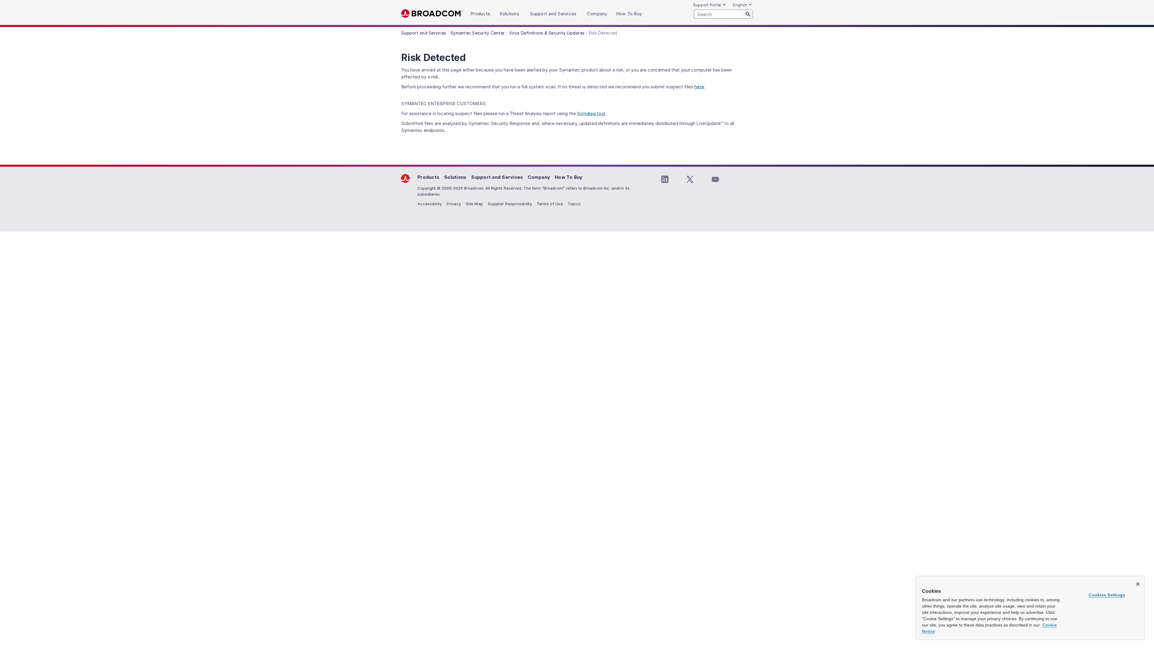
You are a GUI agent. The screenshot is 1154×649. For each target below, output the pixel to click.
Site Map (474, 203)
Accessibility (429, 203)
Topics (574, 203)
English (740, 4)
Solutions (455, 177)
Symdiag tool (591, 113)
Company (539, 177)
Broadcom (432, 14)
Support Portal (707, 4)
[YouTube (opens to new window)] (715, 179)
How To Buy (569, 177)
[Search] (748, 14)
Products (428, 177)
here (699, 87)
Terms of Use (550, 203)
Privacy (454, 203)
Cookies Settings (1107, 595)
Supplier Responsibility (510, 203)
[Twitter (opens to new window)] (690, 179)
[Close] (1138, 584)
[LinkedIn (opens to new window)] (664, 179)
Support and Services (497, 177)
